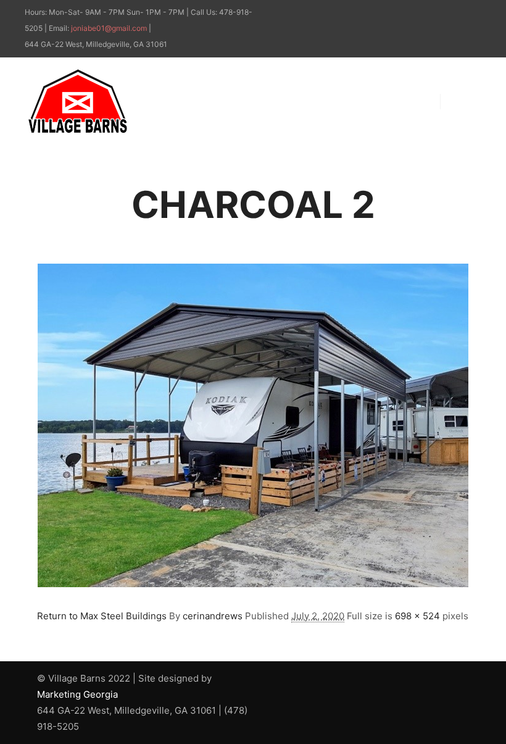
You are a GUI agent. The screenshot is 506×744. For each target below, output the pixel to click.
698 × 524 (417, 616)
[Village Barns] (77, 101)
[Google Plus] (473, 13)
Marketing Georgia (77, 694)
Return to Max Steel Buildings (102, 616)
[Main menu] (461, 101)
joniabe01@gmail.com (109, 28)
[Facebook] (455, 13)
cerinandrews (213, 616)
